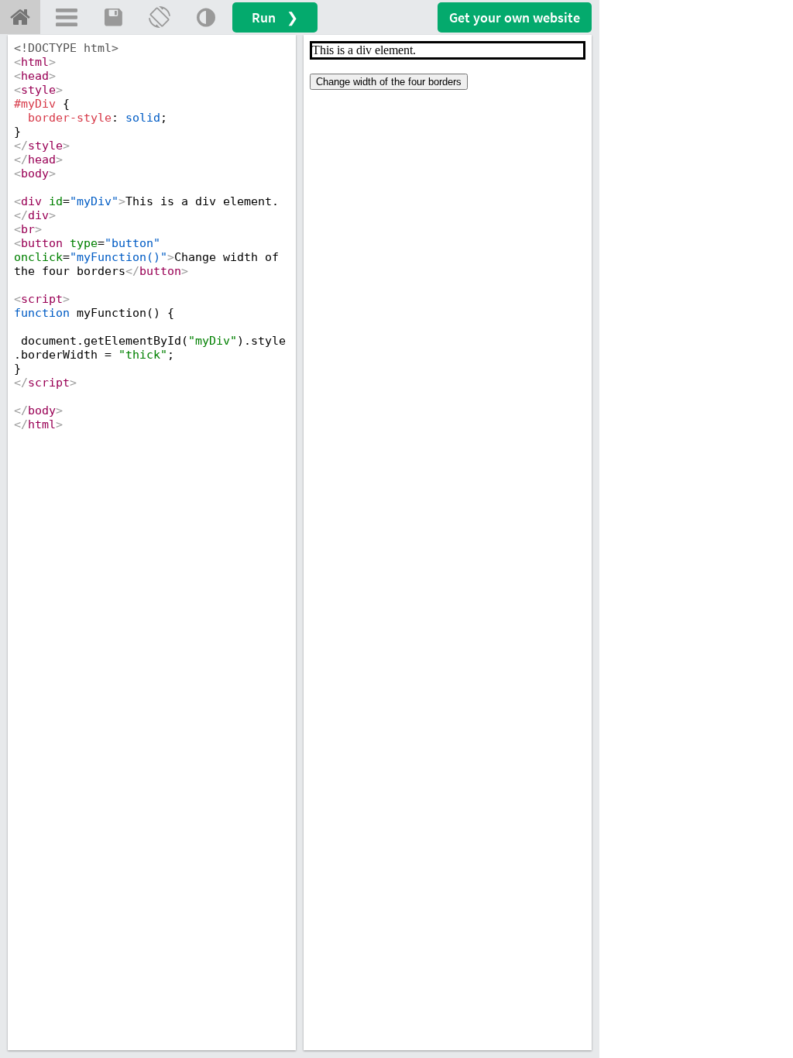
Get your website (514, 17)
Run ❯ (275, 17)
